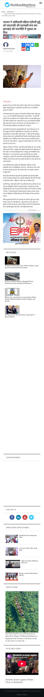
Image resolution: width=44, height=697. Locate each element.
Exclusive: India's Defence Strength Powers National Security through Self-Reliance (19, 282)
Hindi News (10, 12)
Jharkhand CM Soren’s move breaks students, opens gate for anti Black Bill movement (22, 266)
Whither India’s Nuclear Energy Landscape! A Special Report (20, 316)
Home (3, 12)
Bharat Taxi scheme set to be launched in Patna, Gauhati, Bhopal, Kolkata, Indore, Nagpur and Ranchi (20, 299)
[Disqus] (22, 354)
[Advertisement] (22, 483)
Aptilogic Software (22, 695)
